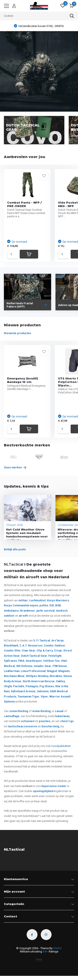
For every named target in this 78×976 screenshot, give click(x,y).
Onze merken (13, 467)
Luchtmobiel (37, 600)
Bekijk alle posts (15, 549)
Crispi (58, 650)
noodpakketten (61, 746)
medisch (61, 610)
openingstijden (43, 791)
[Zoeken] (72, 16)
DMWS (57, 948)
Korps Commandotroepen (21, 605)
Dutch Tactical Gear (34, 655)
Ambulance (11, 610)
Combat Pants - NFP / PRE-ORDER (24, 204)
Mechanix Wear (14, 676)
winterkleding (41, 711)
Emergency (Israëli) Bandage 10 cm (22, 380)
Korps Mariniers (58, 600)
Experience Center (54, 786)
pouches (44, 721)
